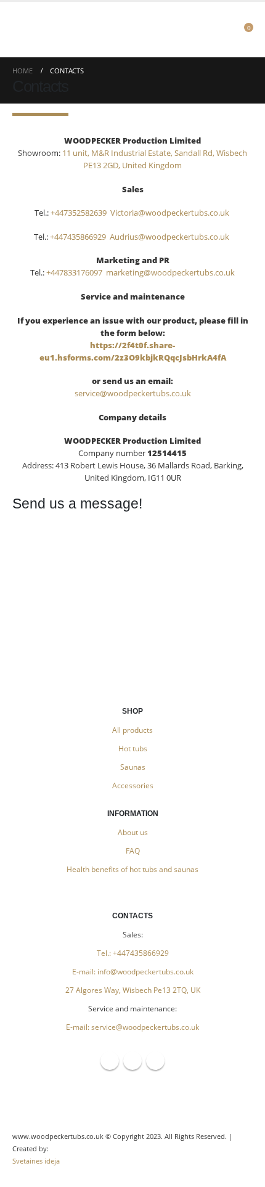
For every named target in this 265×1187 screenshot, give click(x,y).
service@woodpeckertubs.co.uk (133, 393)
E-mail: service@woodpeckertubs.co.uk (132, 1027)
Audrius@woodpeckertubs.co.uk (170, 236)
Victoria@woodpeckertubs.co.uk (170, 212)
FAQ (133, 850)
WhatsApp (155, 1060)
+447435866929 (78, 236)
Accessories (132, 785)
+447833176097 (74, 272)
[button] (24, 29)
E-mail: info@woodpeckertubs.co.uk (133, 971)
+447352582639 (79, 212)
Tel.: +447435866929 (133, 953)
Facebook (109, 1060)
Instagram (132, 1060)
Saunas (132, 767)
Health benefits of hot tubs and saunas (132, 869)
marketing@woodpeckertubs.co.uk (170, 272)
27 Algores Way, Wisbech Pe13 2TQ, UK (132, 990)
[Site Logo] (132, 30)
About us (133, 832)
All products (132, 730)
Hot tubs (132, 748)
